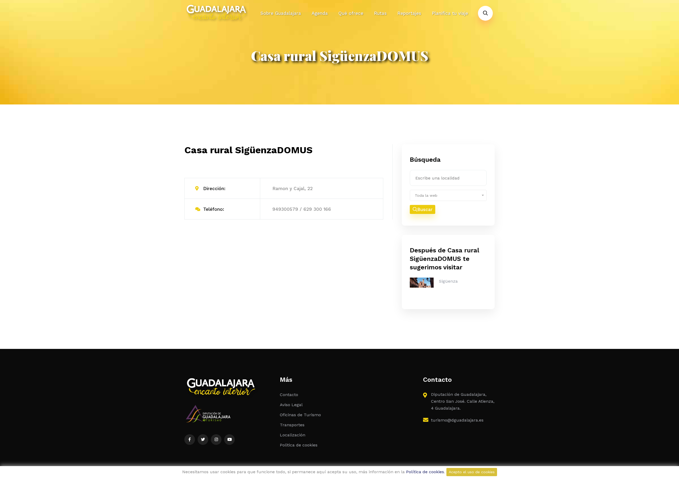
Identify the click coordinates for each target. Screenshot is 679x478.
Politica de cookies (298, 445)
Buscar (425, 209)
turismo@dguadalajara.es (457, 420)
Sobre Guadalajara (280, 13)
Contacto (289, 394)
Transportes (292, 424)
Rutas (380, 13)
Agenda (320, 13)
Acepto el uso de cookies (472, 472)
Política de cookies (425, 471)
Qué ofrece (350, 13)
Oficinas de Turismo (300, 414)
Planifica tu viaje (450, 13)
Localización (292, 434)
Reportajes (409, 13)
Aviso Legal (291, 404)
